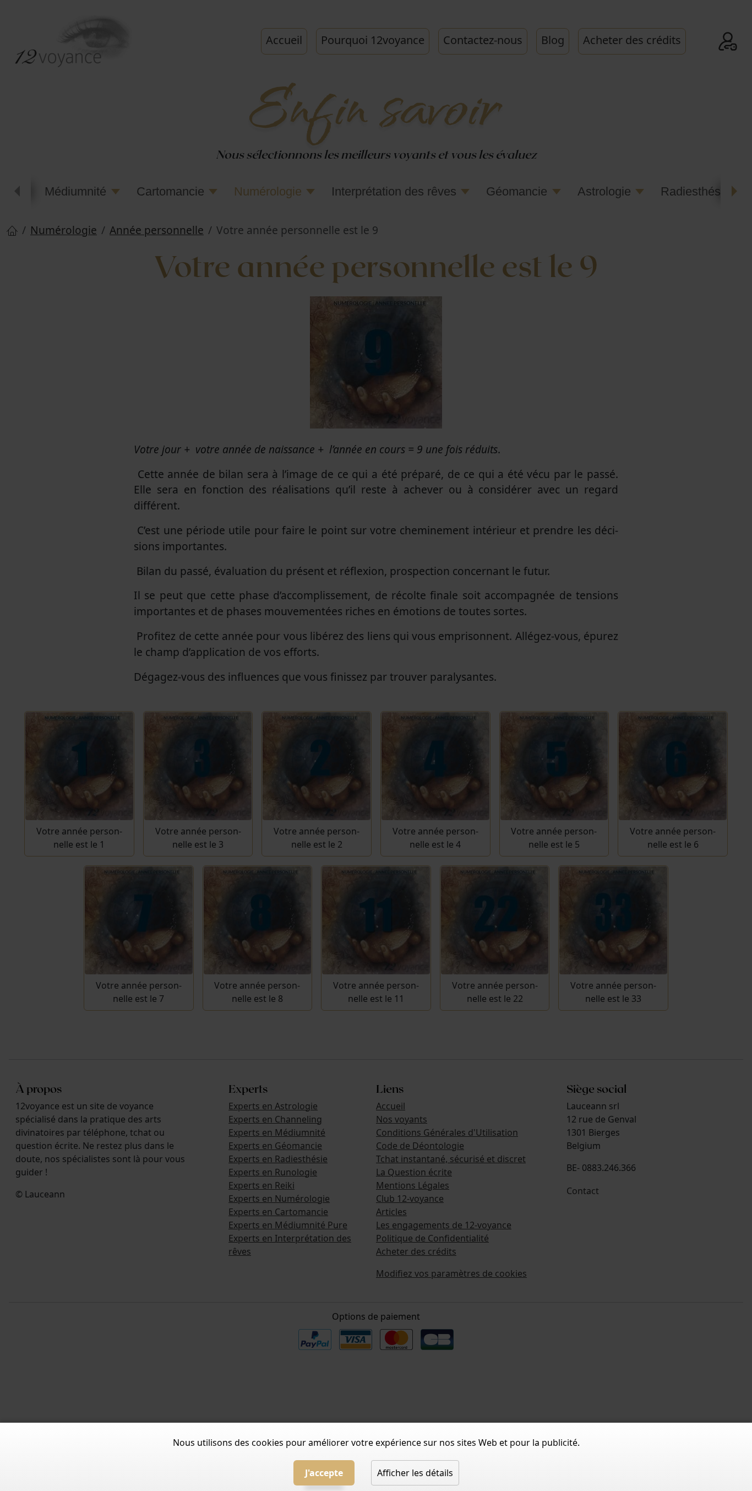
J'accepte (324, 1473)
